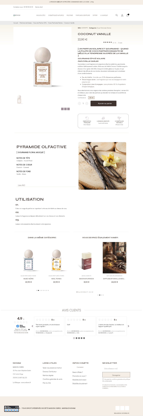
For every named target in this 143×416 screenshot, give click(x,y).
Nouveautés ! (40, 15)
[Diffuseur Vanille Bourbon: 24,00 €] (115, 264)
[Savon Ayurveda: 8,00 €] (87, 264)
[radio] (91, 97)
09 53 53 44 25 (28, 7)
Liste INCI (21, 185)
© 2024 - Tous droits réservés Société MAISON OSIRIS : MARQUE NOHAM (44, 408)
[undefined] (29, 329)
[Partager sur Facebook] (62, 109)
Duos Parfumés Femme (104, 28)
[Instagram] (122, 408)
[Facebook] (117, 408)
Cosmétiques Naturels (56, 15)
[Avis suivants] (128, 326)
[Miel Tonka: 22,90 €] (57, 264)
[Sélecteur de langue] (122, 15)
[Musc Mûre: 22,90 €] (28, 264)
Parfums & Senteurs (83, 15)
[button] (103, 103)
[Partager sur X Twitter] (65, 109)
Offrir (95, 15)
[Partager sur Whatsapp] (68, 109)
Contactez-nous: (18, 7)
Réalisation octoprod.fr (121, 413)
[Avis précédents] (32, 326)
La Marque (104, 15)
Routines (70, 15)
